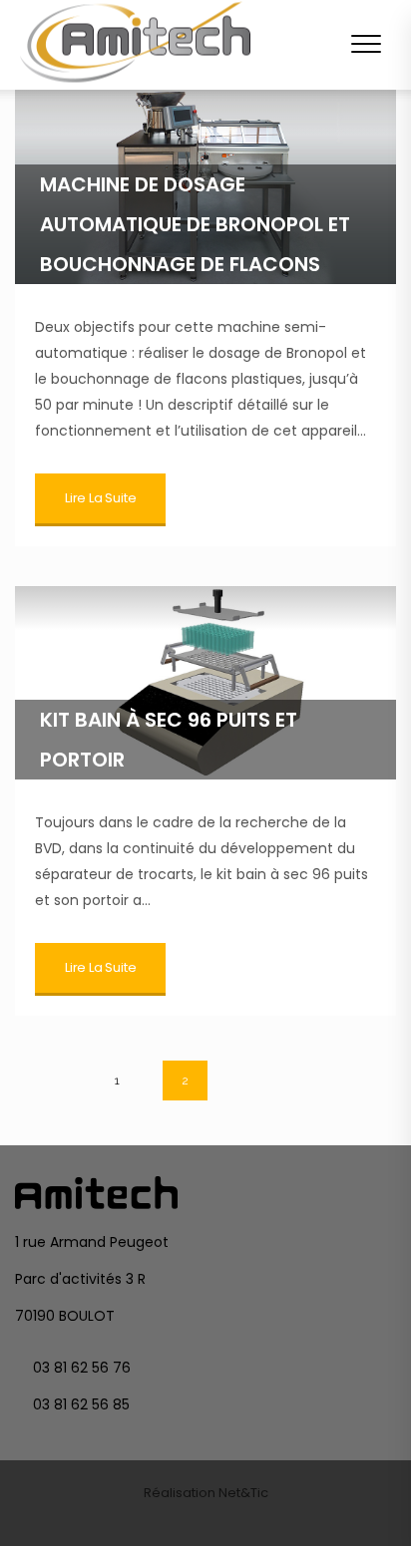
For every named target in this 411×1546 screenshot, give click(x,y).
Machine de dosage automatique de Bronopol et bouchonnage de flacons (195, 224)
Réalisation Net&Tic (206, 1492)
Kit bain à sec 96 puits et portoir (168, 739)
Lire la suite (100, 497)
